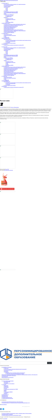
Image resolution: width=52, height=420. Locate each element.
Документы (8, 42)
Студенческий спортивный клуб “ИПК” (11, 11)
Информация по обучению (10, 19)
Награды (5, 388)
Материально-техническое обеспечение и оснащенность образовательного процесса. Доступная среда (19, 374)
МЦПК (5, 17)
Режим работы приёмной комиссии (10, 69)
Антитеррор (6, 392)
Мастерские (6, 7)
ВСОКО (5, 393)
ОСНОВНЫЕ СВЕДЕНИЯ (6, 367)
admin (2, 107)
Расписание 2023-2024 (8, 34)
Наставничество (5, 395)
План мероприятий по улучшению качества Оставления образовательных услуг (16, 402)
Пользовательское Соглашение (7, 414)
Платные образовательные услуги (10, 31)
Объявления (6, 386)
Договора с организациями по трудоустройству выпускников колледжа (18, 40)
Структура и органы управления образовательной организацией (15, 369)
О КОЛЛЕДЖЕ (4, 3)
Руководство (6, 368)
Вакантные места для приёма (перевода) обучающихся (15, 372)
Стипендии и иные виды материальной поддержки (15, 373)
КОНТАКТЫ (4, 86)
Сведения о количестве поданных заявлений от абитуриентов (15, 24)
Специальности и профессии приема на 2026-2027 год (13, 25)
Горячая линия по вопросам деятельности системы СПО (14, 45)
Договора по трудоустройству (9, 383)
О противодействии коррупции (7, 398)
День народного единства (8, 170)
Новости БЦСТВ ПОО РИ (10, 41)
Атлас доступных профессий (9, 32)
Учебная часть (6, 37)
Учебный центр (9, 16)
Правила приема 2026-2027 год (9, 27)
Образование (6, 371)
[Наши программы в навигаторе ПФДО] (26, 360)
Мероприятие (16, 107)
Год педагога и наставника (8, 5)
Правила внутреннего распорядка (10, 35)
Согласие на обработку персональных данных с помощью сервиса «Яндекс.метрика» (17, 413)
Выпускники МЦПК (9, 22)
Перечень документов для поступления (11, 26)
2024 (7, 53)
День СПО (6, 10)
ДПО (7, 20)
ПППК (7, 21)
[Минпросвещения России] (7, 269)
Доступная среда (5, 376)
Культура (12, 107)
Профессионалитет (5, 394)
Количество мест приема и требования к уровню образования (14, 30)
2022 (7, 8)
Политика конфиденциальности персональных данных (11, 415)
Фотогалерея (6, 387)
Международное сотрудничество (7, 377)
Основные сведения (9, 15)
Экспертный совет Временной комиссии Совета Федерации (12, 401)
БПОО (5, 13)
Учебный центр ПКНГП (8, 14)
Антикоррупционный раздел (7, 397)
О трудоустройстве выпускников (9, 43)
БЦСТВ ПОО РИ (7, 39)
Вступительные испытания (9, 28)
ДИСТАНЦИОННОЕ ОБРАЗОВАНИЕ (11, 12)
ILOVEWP (5, 418)
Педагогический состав (8, 370)
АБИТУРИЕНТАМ (5, 23)
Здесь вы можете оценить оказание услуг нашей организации (14, 4)
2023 (7, 9)
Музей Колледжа (5, 396)
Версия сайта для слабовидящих (8, 188)
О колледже (4, 384)
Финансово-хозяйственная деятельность (9, 375)
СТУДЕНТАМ (4, 33)
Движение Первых (7, 6)
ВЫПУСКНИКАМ (5, 38)
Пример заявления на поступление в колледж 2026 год (13, 29)
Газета (5, 36)
